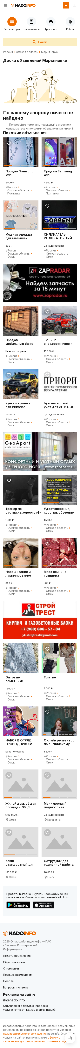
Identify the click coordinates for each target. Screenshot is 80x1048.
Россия (8, 52)
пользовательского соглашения (25, 1033)
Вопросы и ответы (15, 987)
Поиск (42, 41)
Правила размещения (17, 974)
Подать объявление (17, 955)
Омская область (27, 52)
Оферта (8, 981)
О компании (11, 968)
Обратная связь (14, 962)
